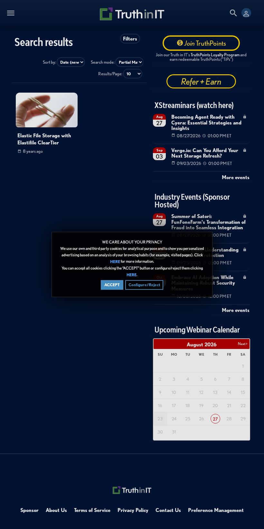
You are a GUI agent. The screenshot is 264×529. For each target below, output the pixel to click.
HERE (115, 261)
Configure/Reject (144, 284)
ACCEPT (112, 284)
